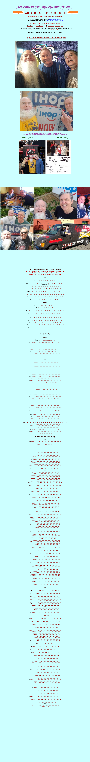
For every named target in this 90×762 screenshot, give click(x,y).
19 (50, 280)
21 (54, 280)
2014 (46, 35)
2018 (59, 35)
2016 (52, 35)
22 (50, 283)
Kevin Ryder (59, 26)
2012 (40, 35)
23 (52, 283)
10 (35, 283)
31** (61, 482)
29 (59, 283)
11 (39, 280)
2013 (43, 35)
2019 (63, 35)
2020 (66, 35)
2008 (26, 35)
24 (54, 283)
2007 (22, 35)
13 (43, 280)
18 (46, 288)
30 (61, 283)
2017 (56, 35)
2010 (33, 35)
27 (56, 283)
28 (57, 283)
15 (41, 283)
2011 (36, 35)
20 (52, 280)
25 (54, 286)
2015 (49, 35)
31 (63, 283)
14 (45, 280)
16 (43, 283)
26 (56, 286)
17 (47, 280)
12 (41, 280)
